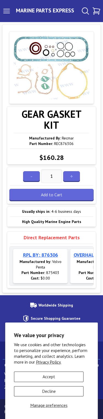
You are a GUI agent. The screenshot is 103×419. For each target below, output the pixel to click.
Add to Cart (51, 194)
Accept (49, 376)
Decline (49, 391)
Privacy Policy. (48, 362)
